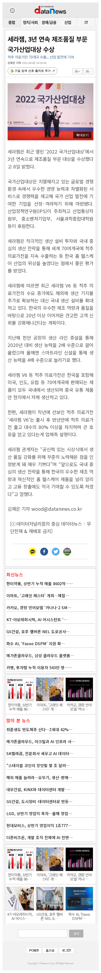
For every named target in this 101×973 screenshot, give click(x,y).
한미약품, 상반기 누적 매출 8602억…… (39, 583)
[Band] (67, 551)
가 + (77, 71)
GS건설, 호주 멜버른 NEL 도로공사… (38, 631)
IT (86, 22)
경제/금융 (48, 22)
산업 (67, 22)
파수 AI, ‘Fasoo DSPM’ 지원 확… (35, 643)
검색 (76, 933)
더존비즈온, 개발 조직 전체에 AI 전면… (39, 837)
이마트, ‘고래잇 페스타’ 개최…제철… (37, 595)
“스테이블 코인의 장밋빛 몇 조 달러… (38, 765)
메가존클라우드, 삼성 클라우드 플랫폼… (40, 655)
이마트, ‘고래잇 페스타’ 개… (50, 707)
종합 (11, 22)
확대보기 (82, 135)
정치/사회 (30, 22)
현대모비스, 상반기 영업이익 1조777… (39, 825)
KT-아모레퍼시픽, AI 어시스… (20, 916)
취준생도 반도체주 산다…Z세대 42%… (39, 729)
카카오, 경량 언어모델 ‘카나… (79, 707)
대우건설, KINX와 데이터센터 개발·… (38, 789)
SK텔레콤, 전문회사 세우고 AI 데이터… (39, 753)
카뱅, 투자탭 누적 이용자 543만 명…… (39, 667)
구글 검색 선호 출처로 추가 (32, 70)
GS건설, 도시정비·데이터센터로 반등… (39, 801)
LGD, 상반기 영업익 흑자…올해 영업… (39, 813)
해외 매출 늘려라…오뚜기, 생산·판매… (39, 777)
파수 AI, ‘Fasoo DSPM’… (79, 916)
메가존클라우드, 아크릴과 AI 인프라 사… (40, 741)
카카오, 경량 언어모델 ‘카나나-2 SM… (38, 607)
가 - (88, 71)
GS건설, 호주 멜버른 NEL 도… (50, 916)
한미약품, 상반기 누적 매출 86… (20, 707)
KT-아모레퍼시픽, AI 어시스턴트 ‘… (36, 619)
